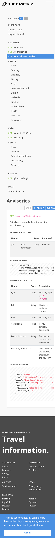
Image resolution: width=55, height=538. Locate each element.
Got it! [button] (27, 533)
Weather (15, 151)
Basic (13, 65)
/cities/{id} (15, 137)
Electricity (15, 74)
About (5, 466)
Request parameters (20, 232)
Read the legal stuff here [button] (29, 525)
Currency (15, 70)
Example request (18, 260)
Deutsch (6, 505)
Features (6, 470)
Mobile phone (17, 106)
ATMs (14, 83)
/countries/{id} (17, 51)
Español (6, 502)
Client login (34, 470)
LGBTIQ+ (15, 115)
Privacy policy (35, 486)
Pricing (5, 473)
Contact (6, 477)
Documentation (36, 466)
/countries (15, 47)
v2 (26, 18)
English (6, 498)
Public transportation (21, 156)
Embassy (15, 165)
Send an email (9, 486)
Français (6, 509)
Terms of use (35, 489)
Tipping (14, 79)
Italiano (32, 498)
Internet (14, 101)
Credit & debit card (20, 88)
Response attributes (21, 280)
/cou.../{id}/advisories (21, 56)
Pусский (33, 502)
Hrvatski (32, 505)
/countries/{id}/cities (20, 133)
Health (14, 110)
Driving (14, 92)
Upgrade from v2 (16, 34)
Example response (19, 364)
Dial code (15, 97)
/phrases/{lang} (18, 178)
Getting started (15, 29)
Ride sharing (17, 160)
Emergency (16, 120)
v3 (21, 18)
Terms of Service (16, 191)
